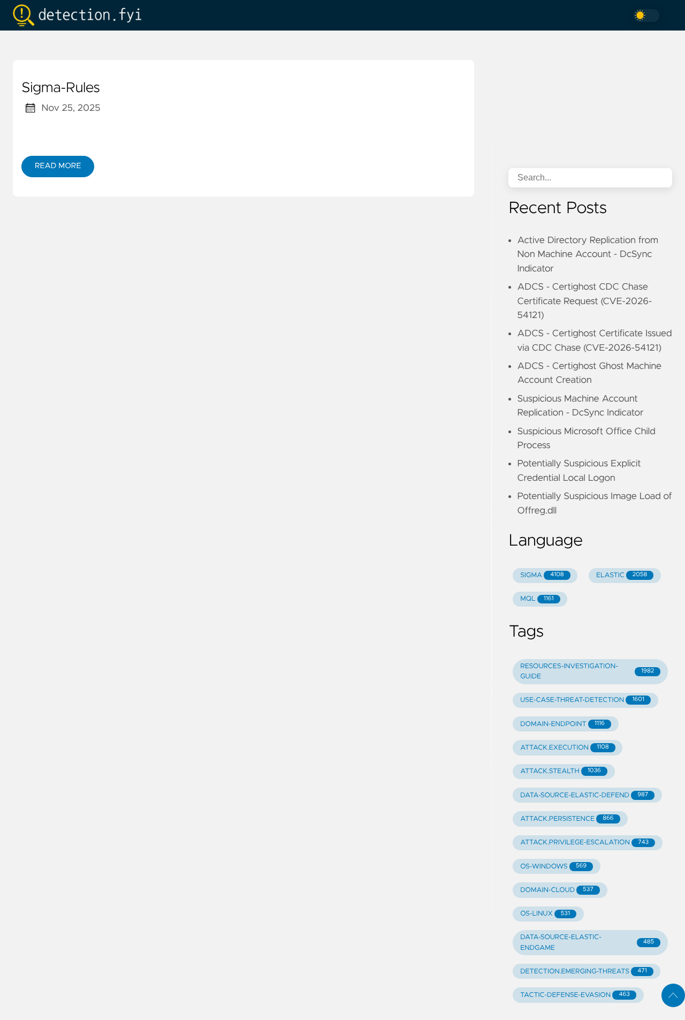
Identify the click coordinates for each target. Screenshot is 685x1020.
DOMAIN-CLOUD (556, 890)
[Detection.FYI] (81, 15)
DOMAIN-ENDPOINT (562, 724)
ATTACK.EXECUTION (564, 747)
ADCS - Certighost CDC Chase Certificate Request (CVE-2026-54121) (584, 301)
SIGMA (542, 575)
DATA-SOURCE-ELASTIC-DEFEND (584, 795)
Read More (58, 166)
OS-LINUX (545, 913)
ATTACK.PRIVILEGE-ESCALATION (584, 842)
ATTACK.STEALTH (560, 771)
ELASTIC (621, 575)
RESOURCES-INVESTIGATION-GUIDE (587, 671)
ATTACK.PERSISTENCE (567, 818)
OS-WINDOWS (553, 866)
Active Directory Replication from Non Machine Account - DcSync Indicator (587, 255)
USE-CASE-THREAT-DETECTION (582, 700)
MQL (536, 598)
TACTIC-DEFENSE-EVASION (575, 995)
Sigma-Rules (60, 88)
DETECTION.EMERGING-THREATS (583, 971)
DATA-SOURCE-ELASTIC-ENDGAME (587, 942)
